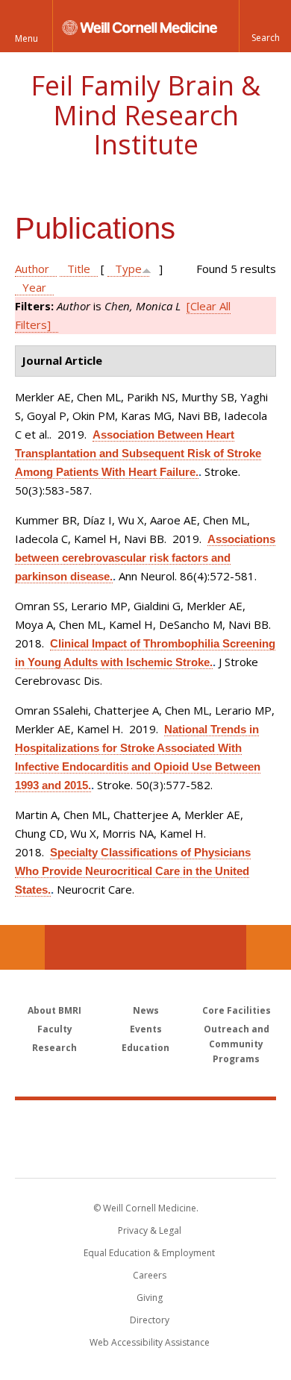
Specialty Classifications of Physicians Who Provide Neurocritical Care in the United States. (133, 871)
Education (145, 1047)
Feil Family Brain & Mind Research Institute (145, 115)
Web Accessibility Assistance (150, 1342)
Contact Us (268, 947)
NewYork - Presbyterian (146, 1154)
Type (128, 268)
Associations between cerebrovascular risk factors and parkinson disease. (145, 558)
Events (146, 1029)
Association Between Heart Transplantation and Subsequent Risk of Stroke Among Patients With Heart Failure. (138, 453)
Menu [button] (26, 38)
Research (54, 1047)
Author (32, 268)
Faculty (54, 1029)
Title (78, 268)
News (146, 1010)
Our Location (22, 947)
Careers (149, 1275)
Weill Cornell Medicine (145, 1123)
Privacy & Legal (149, 1230)
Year (34, 287)
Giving (150, 1297)
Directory (149, 1320)
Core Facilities (236, 1010)
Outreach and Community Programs (236, 1044)
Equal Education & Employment (149, 1252)
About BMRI (54, 1010)
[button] (265, 26)
